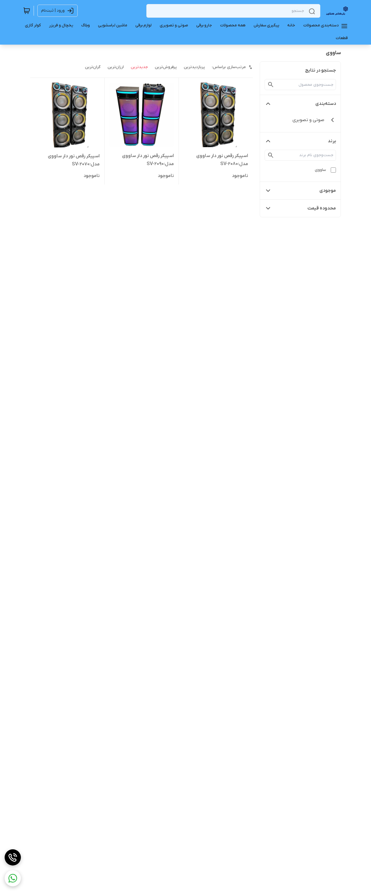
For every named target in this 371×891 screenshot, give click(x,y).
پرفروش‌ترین (166, 67)
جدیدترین (139, 67)
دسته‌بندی (325, 104)
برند (332, 141)
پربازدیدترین (194, 67)
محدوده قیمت (322, 208)
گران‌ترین (93, 67)
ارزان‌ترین (116, 67)
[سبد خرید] (26, 10)
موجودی (327, 190)
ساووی (320, 170)
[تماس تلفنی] (13, 857)
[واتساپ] (13, 878)
